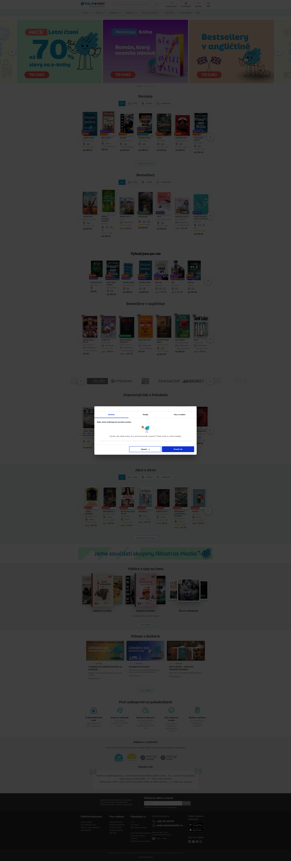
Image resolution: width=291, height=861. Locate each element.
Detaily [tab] (145, 414)
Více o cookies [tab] (179, 414)
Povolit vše (178, 449)
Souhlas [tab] (111, 414)
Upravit (144, 449)
